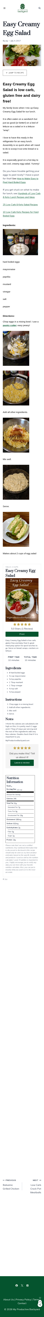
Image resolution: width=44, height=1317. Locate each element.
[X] (22, 1285)
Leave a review (22, 762)
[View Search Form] (39, 8)
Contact (22, 1303)
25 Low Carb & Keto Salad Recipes (20, 204)
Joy (7, 41)
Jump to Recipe (16, 73)
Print (22, 634)
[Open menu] (4, 8)
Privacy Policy (23, 1299)
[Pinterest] (27, 1285)
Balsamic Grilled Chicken (11, 1184)
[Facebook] (16, 1285)
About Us (8, 1299)
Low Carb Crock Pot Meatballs (35, 1186)
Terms (36, 1299)
